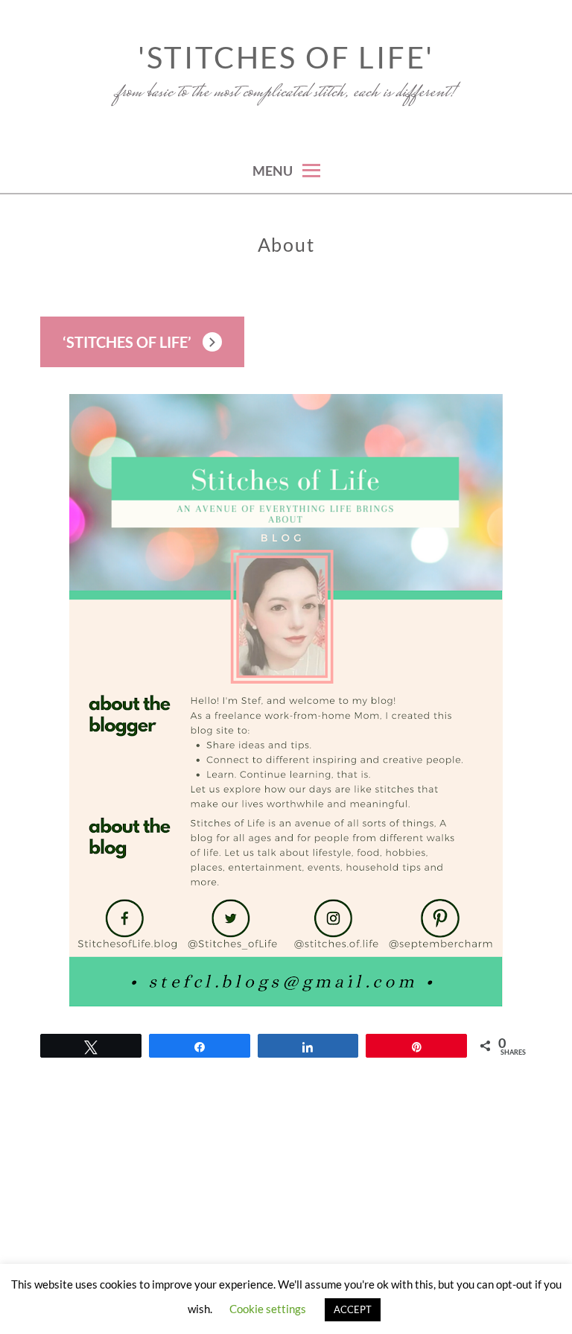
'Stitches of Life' (286, 57)
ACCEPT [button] (353, 1309)
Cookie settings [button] (267, 1308)
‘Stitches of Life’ (127, 342)
